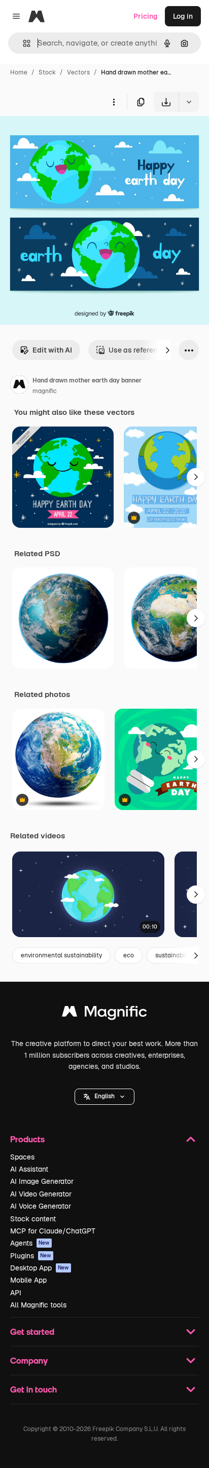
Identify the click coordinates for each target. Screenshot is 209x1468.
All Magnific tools (38, 1304)
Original (65, 135)
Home (18, 72)
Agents (30, 1243)
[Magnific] (104, 1014)
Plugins (30, 1255)
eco (128, 955)
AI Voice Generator (40, 1206)
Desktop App (39, 1267)
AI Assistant (29, 1169)
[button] (104, 1097)
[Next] (167, 350)
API (15, 1292)
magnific (44, 391)
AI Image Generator (42, 1181)
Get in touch (33, 1389)
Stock (47, 72)
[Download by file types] (189, 102)
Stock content (33, 1218)
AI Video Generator (41, 1194)
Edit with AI (52, 350)
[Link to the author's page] (19, 386)
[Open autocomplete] (23, 43)
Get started (32, 1331)
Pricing (145, 16)
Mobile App (28, 1280)
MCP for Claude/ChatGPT (52, 1230)
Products (27, 1139)
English (104, 1096)
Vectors (78, 72)
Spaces (22, 1157)
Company (29, 1360)
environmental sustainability (61, 955)
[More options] (113, 102)
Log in (183, 16)
